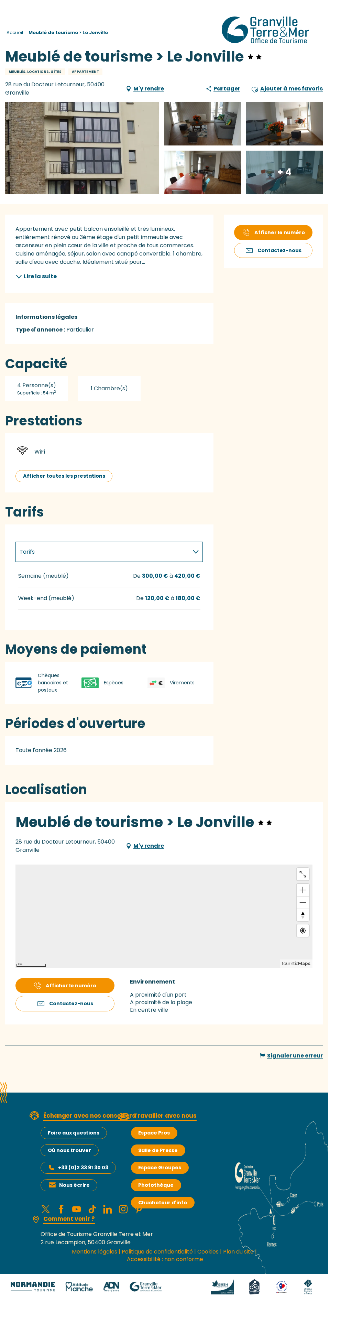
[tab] (102, 552)
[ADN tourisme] (111, 1286)
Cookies (208, 1252)
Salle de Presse (158, 1150)
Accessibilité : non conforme (165, 1259)
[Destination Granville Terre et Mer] (266, 30)
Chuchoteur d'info (162, 1202)
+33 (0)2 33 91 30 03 (83, 1167)
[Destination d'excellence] (281, 1286)
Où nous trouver (69, 1150)
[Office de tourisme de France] (308, 1286)
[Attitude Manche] (79, 1286)
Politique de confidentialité (157, 1252)
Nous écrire (74, 1185)
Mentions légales (94, 1252)
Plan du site (238, 1252)
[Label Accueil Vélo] (254, 1286)
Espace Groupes (159, 1167)
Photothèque (156, 1185)
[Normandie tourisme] (33, 1286)
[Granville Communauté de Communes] (146, 1286)
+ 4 (284, 172)
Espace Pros (154, 1132)
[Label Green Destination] (222, 1286)
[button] (255, 88)
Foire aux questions (73, 1132)
